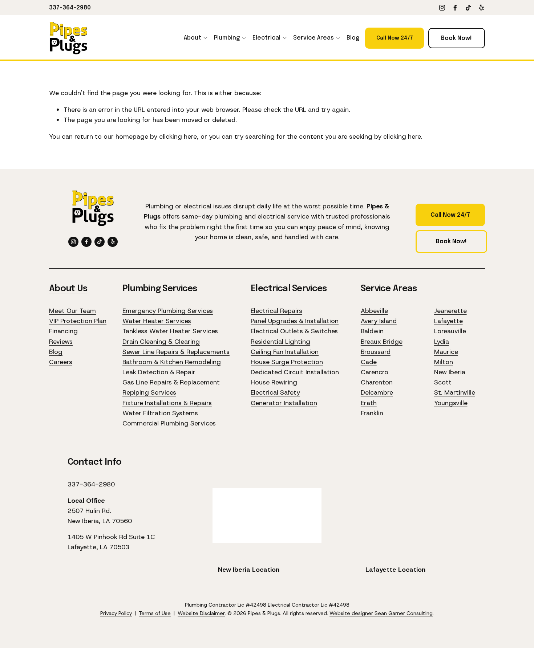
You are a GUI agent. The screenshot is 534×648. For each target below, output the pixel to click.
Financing (63, 331)
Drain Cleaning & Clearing (161, 341)
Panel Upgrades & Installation (295, 321)
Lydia (441, 341)
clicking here (178, 136)
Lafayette (448, 321)
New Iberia (449, 372)
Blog (353, 38)
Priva (106, 613)
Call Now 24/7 (394, 38)
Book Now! (456, 38)
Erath (369, 403)
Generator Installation (284, 403)
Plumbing (227, 38)
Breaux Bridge (381, 341)
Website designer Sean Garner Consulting (381, 613)
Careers (60, 362)
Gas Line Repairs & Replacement (171, 382)
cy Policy (122, 613)
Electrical (266, 38)
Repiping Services (149, 392)
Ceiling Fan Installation (285, 351)
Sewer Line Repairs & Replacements (176, 351)
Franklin (372, 413)
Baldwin (372, 331)
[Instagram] (442, 7)
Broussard (376, 351)
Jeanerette (450, 310)
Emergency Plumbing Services (167, 310)
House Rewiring (274, 382)
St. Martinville (454, 392)
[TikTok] (99, 242)
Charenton (377, 382)
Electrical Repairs (276, 310)
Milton (443, 362)
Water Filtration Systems (160, 413)
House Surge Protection (287, 362)
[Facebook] (455, 7)
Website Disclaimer (201, 613)
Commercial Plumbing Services (169, 423)
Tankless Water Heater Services (170, 331)
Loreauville (450, 331)
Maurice (446, 351)
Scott (443, 382)
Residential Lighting (280, 341)
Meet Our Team (72, 310)
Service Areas (313, 38)
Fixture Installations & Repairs (167, 403)
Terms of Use (155, 613)
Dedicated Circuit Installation (295, 372)
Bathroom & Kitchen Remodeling (171, 362)
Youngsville (451, 403)
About (192, 38)
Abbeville (374, 310)
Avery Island (379, 321)
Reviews (61, 341)
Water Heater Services (156, 321)
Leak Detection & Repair (158, 372)
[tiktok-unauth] (468, 7)
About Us (68, 288)
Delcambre (377, 392)
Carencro (374, 372)
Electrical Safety (275, 392)
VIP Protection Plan (77, 321)
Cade (369, 362)
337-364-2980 (70, 8)
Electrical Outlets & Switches (294, 331)
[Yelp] (481, 7)
